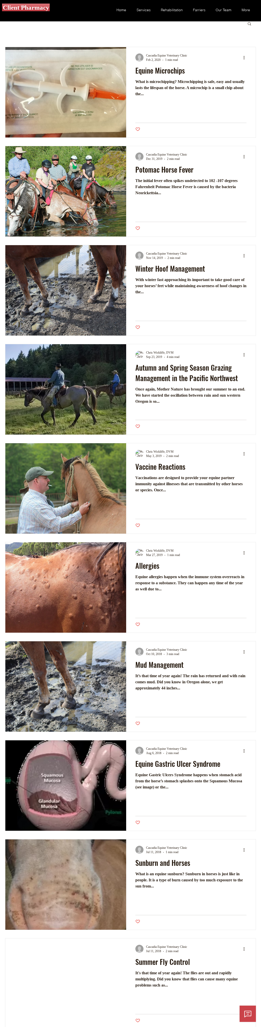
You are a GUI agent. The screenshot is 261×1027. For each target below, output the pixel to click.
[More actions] (246, 57)
